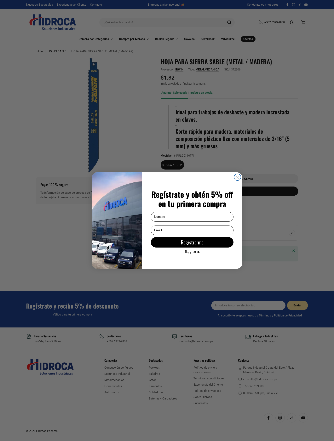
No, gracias (192, 251)
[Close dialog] (237, 177)
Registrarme (192, 242)
